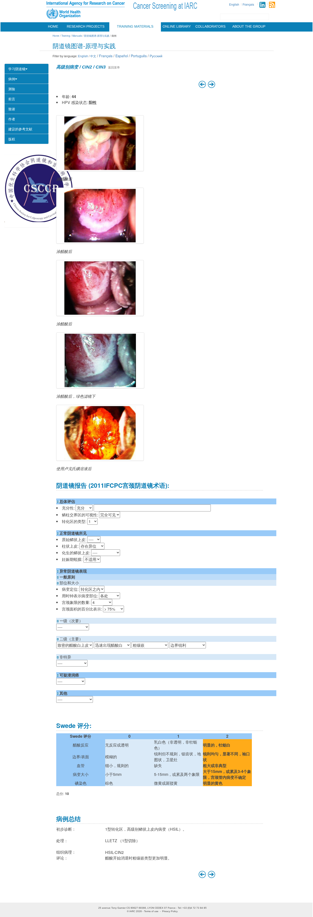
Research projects (85, 26)
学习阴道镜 (16, 68)
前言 (11, 98)
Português (139, 55)
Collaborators (210, 26)
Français (248, 4)
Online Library (177, 26)
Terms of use (151, 911)
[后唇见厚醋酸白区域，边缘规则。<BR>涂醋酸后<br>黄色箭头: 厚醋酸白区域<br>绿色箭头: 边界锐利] (100, 143)
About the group (248, 26)
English (234, 4)
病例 (11, 78)
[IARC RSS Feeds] (272, 5)
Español (121, 55)
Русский (156, 55)
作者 (11, 118)
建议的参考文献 (20, 128)
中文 (93, 56)
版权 (11, 138)
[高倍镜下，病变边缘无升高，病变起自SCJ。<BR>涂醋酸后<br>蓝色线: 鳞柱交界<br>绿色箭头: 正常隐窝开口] (100, 215)
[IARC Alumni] (262, 5)
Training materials (135, 26)
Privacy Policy (169, 911)
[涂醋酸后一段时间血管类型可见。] (100, 288)
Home (53, 26)
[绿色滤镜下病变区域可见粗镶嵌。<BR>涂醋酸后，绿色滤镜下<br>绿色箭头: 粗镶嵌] (100, 360)
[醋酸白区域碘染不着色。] (100, 433)
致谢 (11, 108)
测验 (11, 88)
